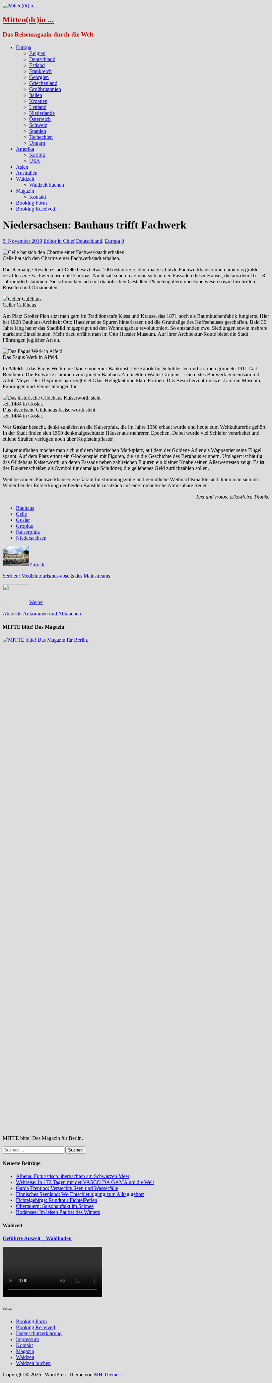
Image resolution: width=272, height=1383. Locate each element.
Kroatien (38, 101)
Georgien (39, 77)
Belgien (37, 53)
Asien (22, 167)
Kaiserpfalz (28, 532)
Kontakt (37, 197)
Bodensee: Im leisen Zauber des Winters (58, 1212)
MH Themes (107, 1374)
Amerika (25, 149)
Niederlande (42, 113)
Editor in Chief (59, 241)
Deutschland (42, 59)
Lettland (37, 107)
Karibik (37, 155)
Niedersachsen (31, 538)
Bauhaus (25, 508)
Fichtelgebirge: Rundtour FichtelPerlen (56, 1200)
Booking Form (31, 203)
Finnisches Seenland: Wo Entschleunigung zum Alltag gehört (80, 1194)
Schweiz (38, 125)
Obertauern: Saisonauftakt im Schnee (55, 1206)
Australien (26, 173)
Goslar (23, 520)
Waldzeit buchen (46, 185)
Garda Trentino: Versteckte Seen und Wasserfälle (67, 1188)
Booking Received (35, 209)
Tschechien (41, 137)
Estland (37, 65)
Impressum (27, 1339)
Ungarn (37, 143)
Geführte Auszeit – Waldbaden (37, 1238)
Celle (21, 514)
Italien (35, 95)
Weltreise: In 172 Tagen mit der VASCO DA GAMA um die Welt (85, 1182)
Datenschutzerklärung (39, 1333)
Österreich (40, 119)
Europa (23, 47)
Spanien (37, 131)
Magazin (25, 191)
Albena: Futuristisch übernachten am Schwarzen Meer (72, 1176)
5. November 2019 (22, 241)
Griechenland (43, 83)
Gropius (24, 526)
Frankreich (40, 71)
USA (34, 161)
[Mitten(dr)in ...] (20, 5)
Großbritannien (45, 89)
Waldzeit (25, 179)
